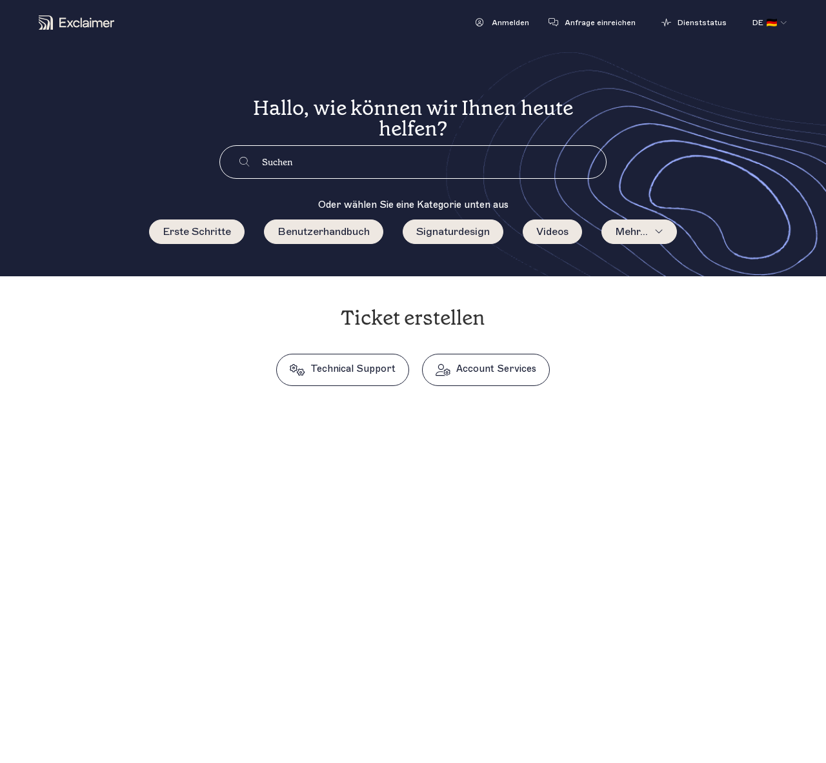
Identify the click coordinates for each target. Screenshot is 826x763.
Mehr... (631, 232)
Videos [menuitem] (552, 232)
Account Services (496, 369)
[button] (502, 22)
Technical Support (353, 369)
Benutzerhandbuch (323, 232)
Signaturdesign (453, 232)
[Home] (76, 22)
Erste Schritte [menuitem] (197, 232)
